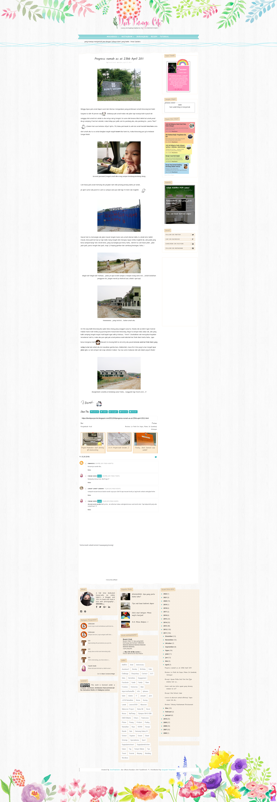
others (136, 718)
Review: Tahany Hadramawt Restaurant (179, 704)
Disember (169, 636)
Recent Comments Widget (108, 674)
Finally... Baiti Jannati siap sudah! (145, 449)
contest (144, 674)
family (140, 682)
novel (148, 709)
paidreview (145, 718)
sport (144, 740)
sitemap (124, 740)
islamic (130, 696)
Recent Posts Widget (169, 175)
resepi (147, 727)
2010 (165, 719)
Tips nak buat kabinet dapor (178, 213)
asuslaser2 (125, 669)
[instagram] (81, 611)
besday (134, 669)
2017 (165, 612)
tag (130, 749)
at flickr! (115, 580)
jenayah (143, 696)
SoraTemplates (115, 770)
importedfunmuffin (128, 691)
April (167, 665)
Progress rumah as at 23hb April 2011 (178, 668)
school (124, 736)
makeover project (128, 709)
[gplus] (104, 607)
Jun (166, 657)
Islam (123, 696)
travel (124, 753)
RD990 (140, 727)
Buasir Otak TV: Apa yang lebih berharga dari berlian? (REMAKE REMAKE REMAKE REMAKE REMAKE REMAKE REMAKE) (134, 644)
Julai (167, 654)
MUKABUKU (112, 36)
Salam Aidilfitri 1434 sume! (178, 187)
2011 (165, 633)
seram (140, 736)
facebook (125, 682)
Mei (166, 661)
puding (147, 722)
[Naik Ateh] (273, 790)
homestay (134, 687)
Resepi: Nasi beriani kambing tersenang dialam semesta (174, 165)
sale (130, 731)
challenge (125, 674)
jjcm (150, 696)
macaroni (143, 705)
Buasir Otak (127, 639)
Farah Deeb (92, 476)
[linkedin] (109, 607)
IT (136, 696)
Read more (174, 131)
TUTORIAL (164, 36)
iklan (142, 687)
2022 (165, 594)
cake (150, 669)
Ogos (167, 650)
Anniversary (140, 665)
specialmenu (134, 740)
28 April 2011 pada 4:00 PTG (104, 463)
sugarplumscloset (128, 745)
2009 (165, 722)
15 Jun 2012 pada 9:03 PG (113, 489)
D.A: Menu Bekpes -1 (140, 622)
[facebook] (96, 607)
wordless (125, 758)
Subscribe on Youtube (175, 243)
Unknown (91, 624)
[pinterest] (85, 611)
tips (148, 749)
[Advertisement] (119, 563)
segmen (132, 736)
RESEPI (154, 36)
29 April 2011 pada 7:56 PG (111, 476)
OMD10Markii (126, 718)
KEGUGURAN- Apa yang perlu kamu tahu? (179, 202)
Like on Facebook (173, 239)
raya (133, 727)
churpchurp (135, 674)
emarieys (91, 464)
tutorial (131, 753)
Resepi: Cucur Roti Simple (173, 156)
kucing (145, 700)
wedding (148, 753)
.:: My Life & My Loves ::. (132, 652)
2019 (165, 605)
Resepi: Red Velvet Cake (173, 693)
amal (131, 665)
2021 (165, 597)
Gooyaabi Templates (169, 770)
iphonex (145, 691)
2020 (165, 601)
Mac (167, 708)
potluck (139, 722)
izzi (89, 641)
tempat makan (139, 749)
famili (133, 682)
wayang (139, 753)
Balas (89, 470)
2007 (165, 729)
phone (124, 722)
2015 (165, 619)
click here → (100, 604)
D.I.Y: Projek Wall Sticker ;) (119, 448)
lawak (124, 705)
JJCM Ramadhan (127, 700)
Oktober (168, 643)
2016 (165, 615)
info (138, 691)
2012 (165, 629)
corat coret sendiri (96, 489)
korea (138, 700)
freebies (125, 687)
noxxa (124, 713)
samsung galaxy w (141, 731)
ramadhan (125, 727)
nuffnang (132, 713)
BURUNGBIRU (142, 36)
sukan (124, 749)
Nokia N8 (140, 709)
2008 (165, 726)
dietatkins (131, 678)
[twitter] (100, 607)
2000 (165, 733)
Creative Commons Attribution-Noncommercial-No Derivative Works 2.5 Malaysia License (97, 689)
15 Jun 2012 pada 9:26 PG (110, 501)
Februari (168, 712)
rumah (124, 731)
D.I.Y (151, 674)
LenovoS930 (133, 705)
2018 (165, 608)
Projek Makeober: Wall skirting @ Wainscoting (92, 449)
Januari (168, 715)
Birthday (143, 669)
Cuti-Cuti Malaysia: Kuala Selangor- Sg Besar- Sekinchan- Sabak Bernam (175, 146)
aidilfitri (124, 665)
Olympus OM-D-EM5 (145, 713)
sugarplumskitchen (143, 745)
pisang (131, 722)
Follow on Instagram (174, 248)
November (169, 640)
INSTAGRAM (126, 36)
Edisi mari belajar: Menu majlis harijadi (141, 614)
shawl (147, 736)
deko (123, 678)
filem (147, 682)
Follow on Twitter (173, 234)
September (169, 647)
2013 (165, 626)
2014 (165, 622)
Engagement (142, 678)
